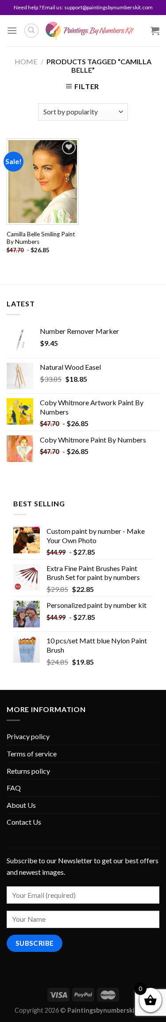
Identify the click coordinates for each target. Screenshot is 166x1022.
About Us (21, 805)
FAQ (14, 787)
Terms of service (32, 753)
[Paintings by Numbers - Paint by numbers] (90, 31)
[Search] (31, 30)
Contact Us (24, 822)
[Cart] (155, 30)
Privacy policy (28, 736)
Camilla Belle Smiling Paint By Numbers (41, 238)
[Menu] (12, 30)
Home (26, 61)
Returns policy (28, 771)
